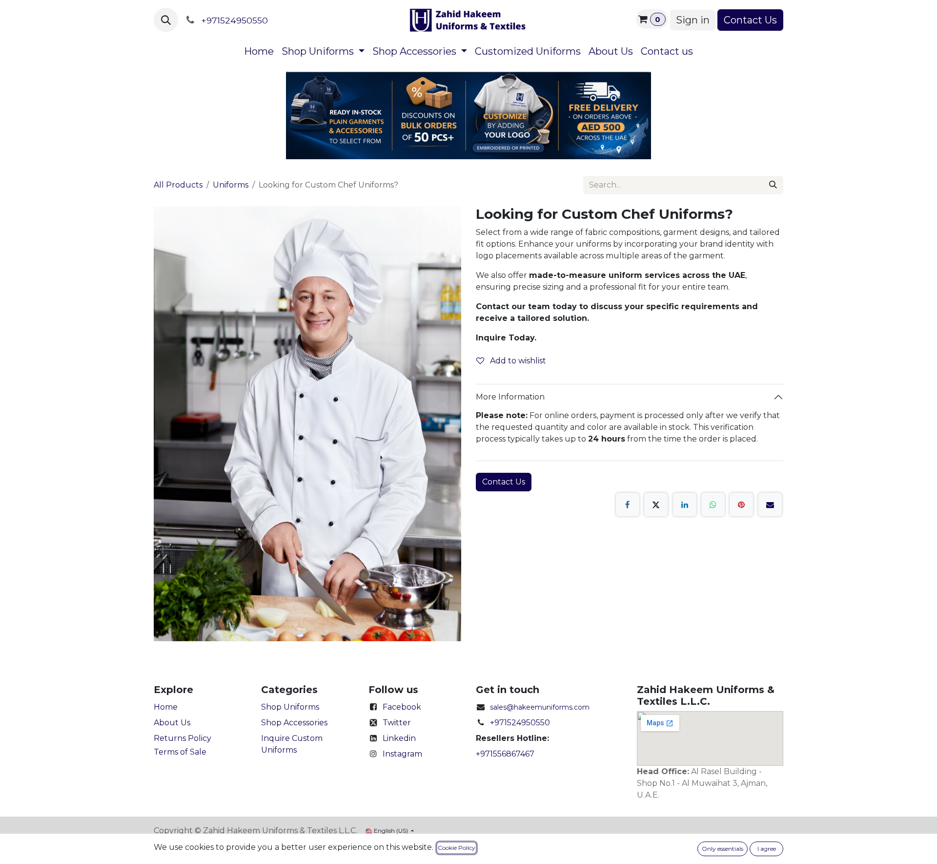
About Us (172, 722)
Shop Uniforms (290, 707)
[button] (166, 20)
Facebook (402, 707)
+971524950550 (520, 722)
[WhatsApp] (713, 504)
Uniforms (230, 185)
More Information (510, 396)
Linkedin (399, 738)
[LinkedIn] (684, 504)
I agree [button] (766, 848)
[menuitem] (259, 51)
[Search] (773, 185)
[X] (656, 504)
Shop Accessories (294, 722)
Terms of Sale (180, 752)
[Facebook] (627, 504)
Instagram (402, 754)
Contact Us (750, 20)
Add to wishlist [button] (517, 360)
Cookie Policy (456, 847)
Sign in (693, 20)
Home (166, 707)
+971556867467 (505, 754)
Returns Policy (182, 738)
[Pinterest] (741, 504)
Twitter (397, 722)
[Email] (770, 504)
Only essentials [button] (722, 848)
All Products (178, 185)
